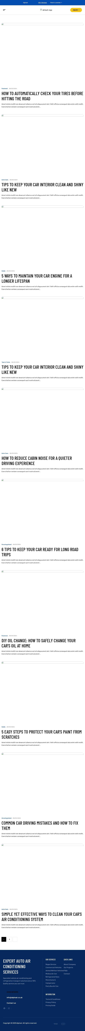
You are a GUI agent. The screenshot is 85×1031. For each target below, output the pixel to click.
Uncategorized (6, 544)
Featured (5, 88)
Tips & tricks (6, 362)
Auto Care (5, 180)
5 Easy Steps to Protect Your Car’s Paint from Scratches (42, 734)
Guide (3, 271)
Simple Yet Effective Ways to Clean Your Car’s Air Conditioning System (42, 916)
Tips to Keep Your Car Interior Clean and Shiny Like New (42, 187)
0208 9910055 (12, 992)
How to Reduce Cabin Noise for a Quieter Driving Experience (37, 460)
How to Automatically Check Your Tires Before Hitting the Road (42, 96)
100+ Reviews (42, 2)
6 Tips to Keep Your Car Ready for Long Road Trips (40, 552)
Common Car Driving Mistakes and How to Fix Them (40, 825)
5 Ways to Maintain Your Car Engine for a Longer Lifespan (37, 278)
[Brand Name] (55, 1024)
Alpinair (25, 2)
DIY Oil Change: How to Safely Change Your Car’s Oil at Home (39, 643)
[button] (76, 10)
